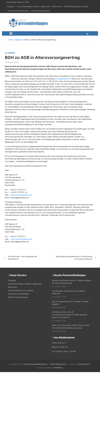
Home (10, 40)
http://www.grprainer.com (21, 195)
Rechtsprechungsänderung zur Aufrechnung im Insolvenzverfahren (74, 257)
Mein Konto (57, 6)
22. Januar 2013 (11, 62)
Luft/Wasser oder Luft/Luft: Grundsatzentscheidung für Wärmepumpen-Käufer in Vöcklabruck (70, 314)
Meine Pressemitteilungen (18, 11)
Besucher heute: (59, 347)
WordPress (58, 368)
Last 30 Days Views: (60, 351)
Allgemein (19, 40)
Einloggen (10, 6)
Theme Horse (83, 364)
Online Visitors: (58, 343)
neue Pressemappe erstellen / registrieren (33, 6)
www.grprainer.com (63, 79)
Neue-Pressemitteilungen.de (35, 364)
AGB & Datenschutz (58, 364)
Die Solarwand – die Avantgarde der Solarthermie (22, 257)
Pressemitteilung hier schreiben (76, 6)
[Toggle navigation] (11, 33)
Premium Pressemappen (40, 11)
